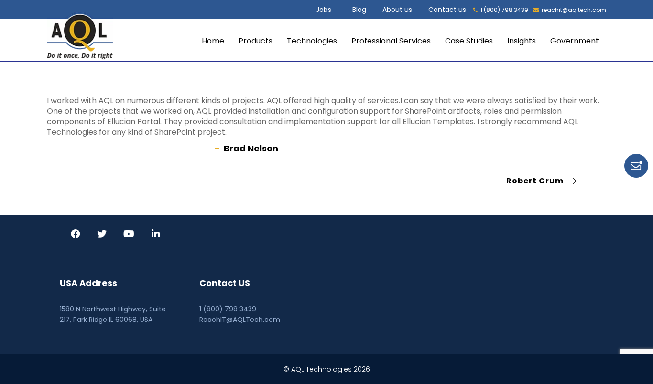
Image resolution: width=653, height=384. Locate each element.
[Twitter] (102, 235)
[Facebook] (75, 235)
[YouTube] (128, 235)
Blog (359, 9)
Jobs (323, 9)
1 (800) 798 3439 (504, 10)
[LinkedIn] (156, 235)
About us (397, 9)
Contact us (447, 9)
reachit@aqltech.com (574, 10)
